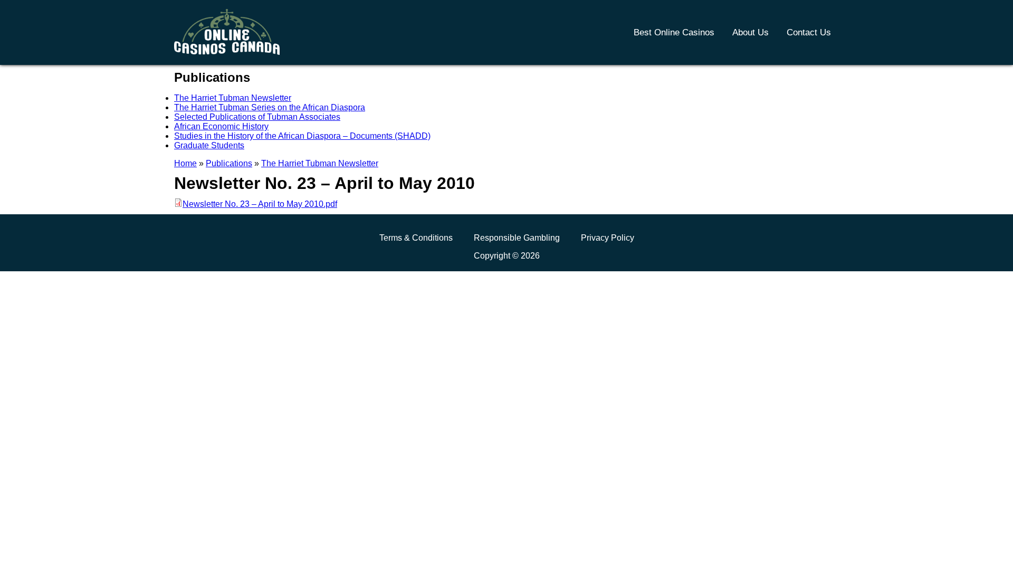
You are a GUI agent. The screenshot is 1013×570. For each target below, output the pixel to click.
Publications (229, 163)
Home (185, 163)
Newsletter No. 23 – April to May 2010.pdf (260, 204)
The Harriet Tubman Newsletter (232, 97)
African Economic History (221, 126)
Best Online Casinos (674, 32)
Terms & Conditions (416, 237)
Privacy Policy (607, 237)
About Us (750, 32)
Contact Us (809, 32)
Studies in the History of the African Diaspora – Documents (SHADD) (302, 135)
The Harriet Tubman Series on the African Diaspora (269, 107)
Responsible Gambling (517, 237)
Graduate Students (209, 145)
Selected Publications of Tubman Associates (257, 116)
